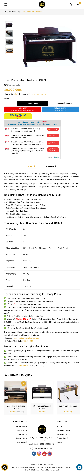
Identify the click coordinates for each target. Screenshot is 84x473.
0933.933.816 (27, 341)
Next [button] (78, 397)
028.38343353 (39, 444)
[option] (42, 25)
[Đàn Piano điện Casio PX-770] (15, 392)
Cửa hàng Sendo (21, 438)
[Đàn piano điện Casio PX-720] (42, 392)
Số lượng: (7, 98)
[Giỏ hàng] (78, 4)
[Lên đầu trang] (78, 462)
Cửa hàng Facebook (20, 442)
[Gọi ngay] (4, 467)
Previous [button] (6, 397)
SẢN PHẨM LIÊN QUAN (18, 375)
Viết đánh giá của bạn (13, 85)
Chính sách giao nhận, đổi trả (66, 430)
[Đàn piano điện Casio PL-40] (68, 392)
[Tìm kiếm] (71, 4)
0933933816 (49, 444)
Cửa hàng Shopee (21, 426)
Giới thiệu (60, 426)
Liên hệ (59, 442)
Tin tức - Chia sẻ (62, 438)
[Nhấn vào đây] (23, 365)
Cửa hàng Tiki (22, 434)
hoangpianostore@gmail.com (44, 448)
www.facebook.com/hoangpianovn (27, 338)
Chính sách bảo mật (63, 434)
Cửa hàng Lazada (21, 430)
